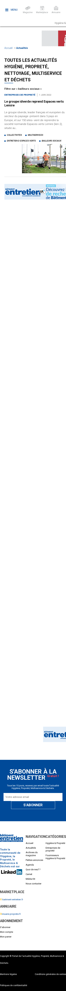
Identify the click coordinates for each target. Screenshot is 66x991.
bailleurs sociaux (51, 141)
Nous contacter (33, 883)
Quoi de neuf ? (33, 869)
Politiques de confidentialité (13, 985)
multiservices (35, 135)
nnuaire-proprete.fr (10, 914)
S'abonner (5, 927)
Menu (14, 9)
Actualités (22, 48)
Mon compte (6, 932)
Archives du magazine (32, 854)
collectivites (14, 135)
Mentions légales (8, 974)
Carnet (29, 874)
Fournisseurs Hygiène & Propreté (55, 857)
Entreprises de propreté (19, 95)
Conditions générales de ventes (50, 974)
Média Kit (30, 879)
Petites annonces (34, 860)
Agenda (30, 864)
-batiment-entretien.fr (11, 899)
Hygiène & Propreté (55, 843)
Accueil (8, 48)
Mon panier (5, 936)
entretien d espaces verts (21, 141)
